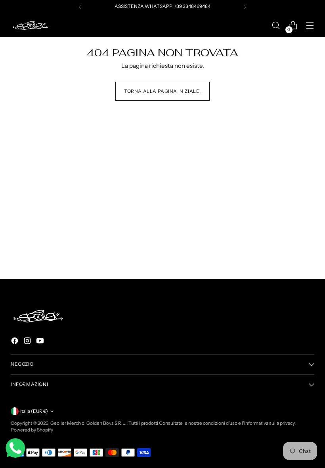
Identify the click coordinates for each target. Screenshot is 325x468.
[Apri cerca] (276, 25)
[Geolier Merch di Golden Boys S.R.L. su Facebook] (15, 342)
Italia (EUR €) (34, 411)
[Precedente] (80, 6)
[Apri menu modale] (310, 25)
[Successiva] (245, 6)
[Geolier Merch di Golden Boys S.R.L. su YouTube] (41, 342)
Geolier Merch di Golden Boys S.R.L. (88, 423)
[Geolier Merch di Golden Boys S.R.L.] (30, 25)
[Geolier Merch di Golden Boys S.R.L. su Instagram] (28, 342)
